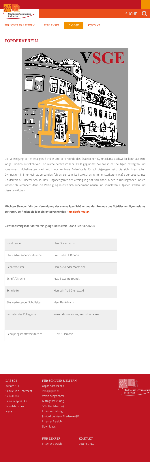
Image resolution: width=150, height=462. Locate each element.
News (8, 411)
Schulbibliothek (14, 406)
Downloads (49, 426)
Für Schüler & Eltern (59, 380)
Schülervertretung (53, 406)
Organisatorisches (53, 386)
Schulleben (12, 396)
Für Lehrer (51, 438)
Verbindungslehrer (53, 396)
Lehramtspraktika (16, 401)
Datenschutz (86, 443)
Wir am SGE (12, 386)
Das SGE (11, 380)
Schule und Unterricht (18, 391)
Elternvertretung (52, 411)
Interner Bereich (52, 421)
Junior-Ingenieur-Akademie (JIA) (61, 416)
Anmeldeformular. (78, 211)
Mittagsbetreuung (53, 401)
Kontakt (86, 438)
